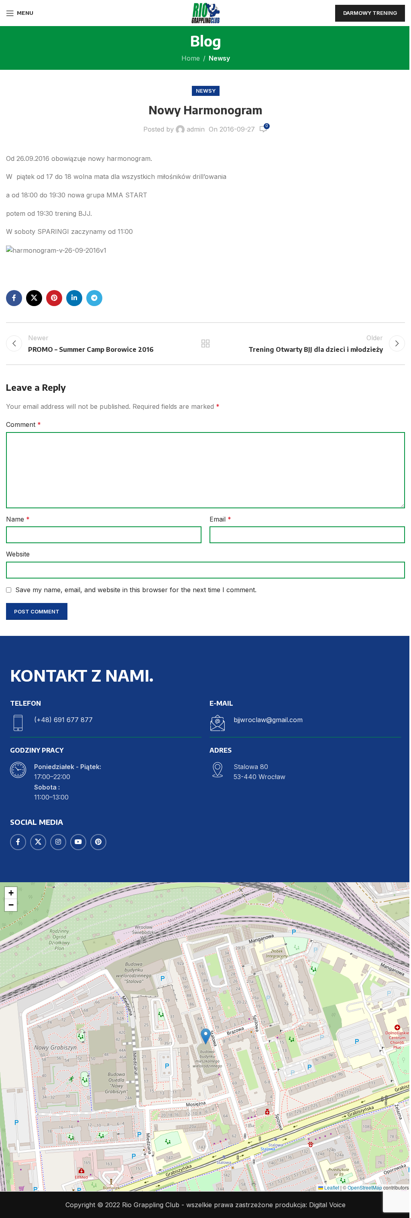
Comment (23, 424)
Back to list (205, 343)
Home (190, 58)
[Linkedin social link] (74, 298)
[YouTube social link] (78, 842)
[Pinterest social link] (54, 298)
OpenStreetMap (365, 1187)
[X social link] (34, 298)
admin (196, 129)
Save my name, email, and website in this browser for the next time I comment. (135, 590)
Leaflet (331, 1187)
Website (18, 554)
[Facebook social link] (14, 298)
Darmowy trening (370, 13)
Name (18, 519)
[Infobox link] (105, 723)
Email (220, 519)
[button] (206, 1036)
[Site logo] (205, 12)
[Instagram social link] (58, 842)
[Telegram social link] (94, 298)
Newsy (219, 58)
